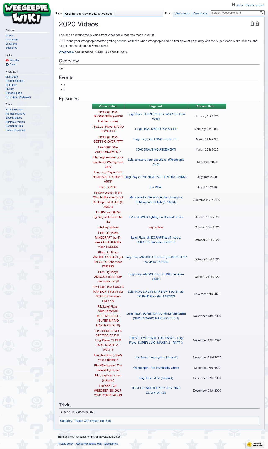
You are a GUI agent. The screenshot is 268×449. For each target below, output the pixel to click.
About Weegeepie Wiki (89, 443)
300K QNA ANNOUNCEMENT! (156, 149)
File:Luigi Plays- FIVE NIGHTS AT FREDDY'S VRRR (108, 176)
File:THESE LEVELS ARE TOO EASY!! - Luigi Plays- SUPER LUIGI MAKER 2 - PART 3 (108, 340)
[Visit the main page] (27, 13)
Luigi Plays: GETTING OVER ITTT (156, 139)
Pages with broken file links (93, 420)
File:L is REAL (108, 187)
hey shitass (156, 227)
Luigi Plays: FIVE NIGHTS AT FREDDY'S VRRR (156, 177)
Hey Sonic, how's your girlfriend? (156, 357)
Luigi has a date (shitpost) (156, 378)
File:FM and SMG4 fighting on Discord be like (108, 217)
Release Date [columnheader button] (205, 106)
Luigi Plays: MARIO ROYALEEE (156, 129)
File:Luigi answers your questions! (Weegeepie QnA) (108, 162)
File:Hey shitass (108, 227)
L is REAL (156, 187)
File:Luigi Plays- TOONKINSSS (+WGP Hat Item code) (108, 116)
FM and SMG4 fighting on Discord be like (156, 217)
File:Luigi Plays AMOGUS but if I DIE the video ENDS (108, 276)
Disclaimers (111, 443)
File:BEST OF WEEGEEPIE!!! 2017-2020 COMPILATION (108, 390)
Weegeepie (66, 51)
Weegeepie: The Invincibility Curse (156, 367)
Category (66, 420)
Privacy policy (65, 443)
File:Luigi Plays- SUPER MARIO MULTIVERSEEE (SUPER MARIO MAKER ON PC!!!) (108, 316)
